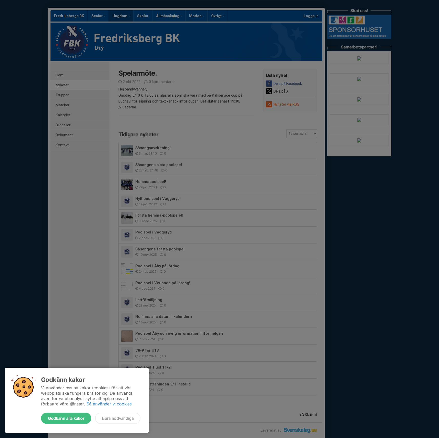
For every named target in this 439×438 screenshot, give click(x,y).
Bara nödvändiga (118, 418)
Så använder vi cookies (109, 403)
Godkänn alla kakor (66, 418)
